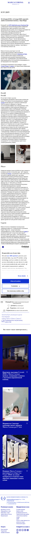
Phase (7, 66)
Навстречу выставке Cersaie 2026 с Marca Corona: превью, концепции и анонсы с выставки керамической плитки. (14, 375)
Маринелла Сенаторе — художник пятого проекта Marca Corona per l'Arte (12, 425)
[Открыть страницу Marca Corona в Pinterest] (25, 530)
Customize (14, 286)
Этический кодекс (20, 523)
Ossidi (3, 66)
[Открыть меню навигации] (29, 2)
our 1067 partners (12, 256)
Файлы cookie (19, 511)
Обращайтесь (17, 302)
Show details (22, 276)
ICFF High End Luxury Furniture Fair (18, 25)
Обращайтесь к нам (6, 511)
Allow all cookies (15, 281)
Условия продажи (20, 509)
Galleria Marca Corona (6, 514)
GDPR (17, 519)
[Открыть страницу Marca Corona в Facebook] (17, 530)
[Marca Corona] (15, 3)
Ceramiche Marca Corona (13, 499)
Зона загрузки (4, 529)
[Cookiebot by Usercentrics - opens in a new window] (22, 247)
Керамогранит (4, 516)
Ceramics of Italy (22, 54)
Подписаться (17, 310)
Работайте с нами (5, 512)
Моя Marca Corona (5, 509)
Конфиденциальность (21, 512)
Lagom (12, 66)
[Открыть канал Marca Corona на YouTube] (28, 530)
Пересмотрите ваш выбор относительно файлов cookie (22, 516)
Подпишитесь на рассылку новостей (14, 321)
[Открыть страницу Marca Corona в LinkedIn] (23, 530)
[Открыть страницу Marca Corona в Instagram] (20, 530)
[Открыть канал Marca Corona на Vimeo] (17, 533)
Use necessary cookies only (15, 291)
